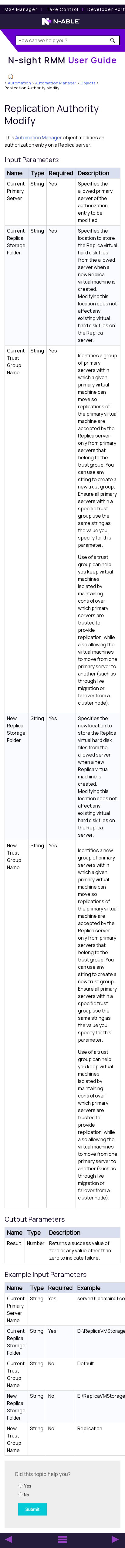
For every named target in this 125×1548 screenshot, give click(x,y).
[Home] (10, 76)
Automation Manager (55, 83)
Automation (19, 83)
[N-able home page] (61, 24)
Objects (88, 83)
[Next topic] (115, 1539)
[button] (113, 40)
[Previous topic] (8, 1539)
